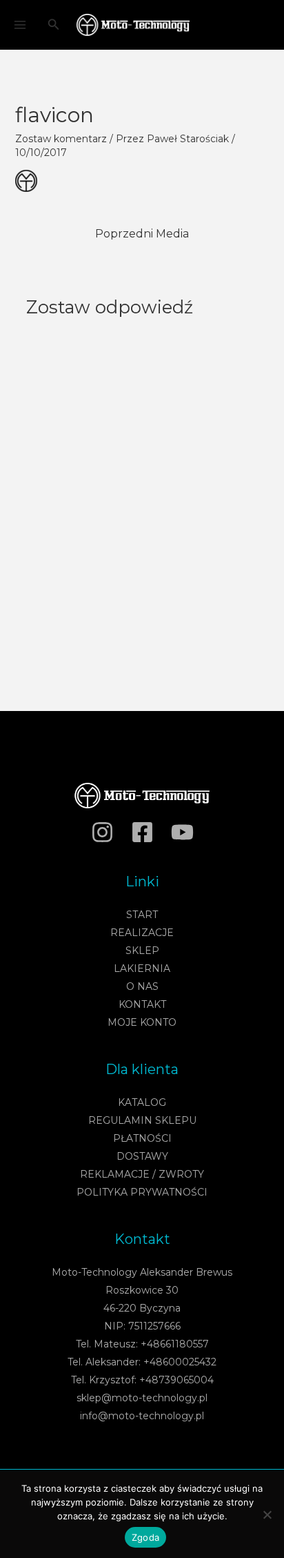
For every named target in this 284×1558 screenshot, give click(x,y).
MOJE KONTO (142, 1022)
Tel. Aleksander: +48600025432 (142, 1362)
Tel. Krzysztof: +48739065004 (142, 1380)
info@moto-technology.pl (142, 1416)
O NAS (142, 986)
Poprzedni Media (142, 233)
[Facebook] (142, 832)
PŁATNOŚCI (142, 1138)
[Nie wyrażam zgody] (267, 1514)
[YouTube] (182, 832)
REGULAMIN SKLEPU (142, 1120)
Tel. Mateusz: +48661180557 (142, 1344)
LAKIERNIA (142, 968)
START (142, 914)
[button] (54, 25)
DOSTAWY (142, 1156)
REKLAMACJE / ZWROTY (142, 1174)
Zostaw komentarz (61, 139)
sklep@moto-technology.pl (142, 1398)
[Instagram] (102, 832)
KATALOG (142, 1102)
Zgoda (145, 1537)
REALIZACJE (142, 932)
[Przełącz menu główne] (20, 25)
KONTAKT (142, 1004)
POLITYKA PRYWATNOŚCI (142, 1192)
